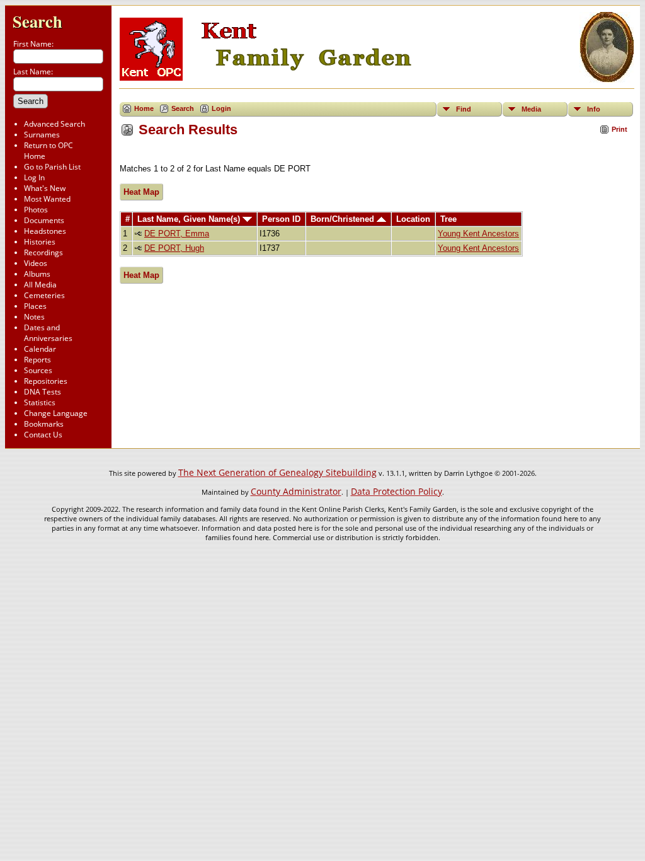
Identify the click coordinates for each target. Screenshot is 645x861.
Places (35, 306)
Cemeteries (44, 295)
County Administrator (296, 491)
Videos (35, 263)
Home (144, 108)
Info (593, 109)
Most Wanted (47, 199)
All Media (40, 284)
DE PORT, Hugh (174, 248)
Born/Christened (344, 219)
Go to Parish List (52, 166)
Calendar (40, 349)
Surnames (42, 134)
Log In (34, 177)
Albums (37, 274)
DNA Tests (42, 391)
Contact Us (43, 434)
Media (531, 109)
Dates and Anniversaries (48, 333)
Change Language (56, 413)
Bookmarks (44, 424)
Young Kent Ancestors (478, 233)
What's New (45, 188)
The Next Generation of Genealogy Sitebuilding (277, 472)
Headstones (45, 231)
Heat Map (141, 192)
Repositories (45, 381)
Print (619, 129)
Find (463, 109)
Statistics (39, 402)
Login (221, 108)
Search (37, 21)
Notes (34, 316)
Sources (38, 370)
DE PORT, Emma (176, 233)
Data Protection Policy (396, 491)
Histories (39, 241)
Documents (44, 220)
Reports (37, 359)
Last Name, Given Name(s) (190, 219)
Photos (36, 209)
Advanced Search (54, 123)
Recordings (43, 252)
